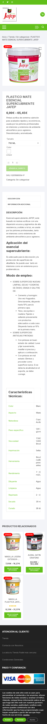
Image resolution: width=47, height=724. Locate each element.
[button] (40, 48)
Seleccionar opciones (12, 569)
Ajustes (32, 720)
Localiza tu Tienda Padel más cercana (19, 652)
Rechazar (20, 720)
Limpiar (9, 155)
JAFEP (31, 218)
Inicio (4, 37)
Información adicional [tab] (19, 204)
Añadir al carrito (17, 168)
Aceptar (8, 720)
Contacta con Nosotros (12, 645)
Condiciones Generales (12, 659)
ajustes (26, 715)
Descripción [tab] (14, 199)
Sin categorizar (22, 37)
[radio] (9, 151)
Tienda (11, 37)
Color (9, 147)
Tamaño (10, 139)
